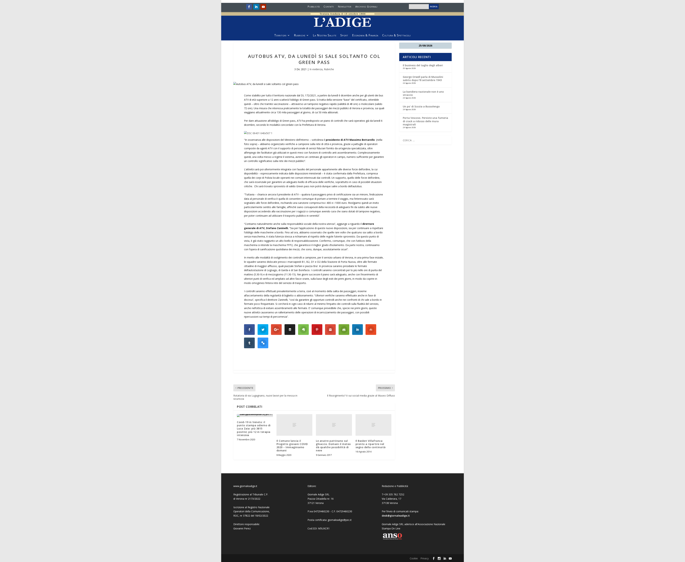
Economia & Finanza (365, 35)
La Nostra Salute (324, 35)
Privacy (424, 558)
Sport (344, 35)
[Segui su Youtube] (263, 7)
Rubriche (299, 35)
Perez (247, 528)
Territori (280, 35)
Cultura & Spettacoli (396, 35)
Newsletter (344, 6)
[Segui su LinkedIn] (256, 7)
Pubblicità (314, 6)
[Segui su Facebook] (249, 7)
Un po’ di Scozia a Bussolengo (421, 106)
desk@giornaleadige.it (396, 515)
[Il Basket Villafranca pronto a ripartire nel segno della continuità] (374, 425)
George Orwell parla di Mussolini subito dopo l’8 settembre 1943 (423, 78)
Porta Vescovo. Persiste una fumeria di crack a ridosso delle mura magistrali (425, 121)
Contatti (329, 6)
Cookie (414, 558)
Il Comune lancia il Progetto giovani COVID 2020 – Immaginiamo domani (292, 445)
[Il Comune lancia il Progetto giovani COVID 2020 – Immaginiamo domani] (294, 425)
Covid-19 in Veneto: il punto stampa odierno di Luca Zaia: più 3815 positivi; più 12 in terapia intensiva (254, 428)
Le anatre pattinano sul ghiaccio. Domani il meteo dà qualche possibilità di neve (333, 445)
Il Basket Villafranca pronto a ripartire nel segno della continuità (371, 444)
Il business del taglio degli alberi (423, 65)
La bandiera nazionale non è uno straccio (423, 93)
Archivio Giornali (366, 6)
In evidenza (316, 69)
